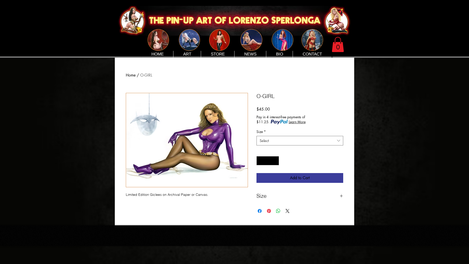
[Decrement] (260, 160)
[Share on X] (287, 211)
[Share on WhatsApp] (278, 211)
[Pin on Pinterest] (269, 211)
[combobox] (299, 140)
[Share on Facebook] (260, 211)
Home (131, 75)
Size (261, 131)
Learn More (297, 122)
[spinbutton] (267, 160)
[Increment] (275, 160)
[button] (337, 44)
